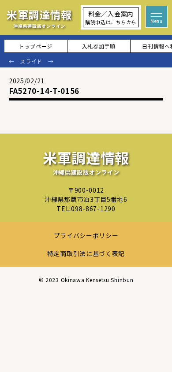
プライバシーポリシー (86, 235)
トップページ (35, 46)
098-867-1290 (93, 208)
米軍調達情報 (39, 18)
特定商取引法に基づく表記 (86, 253)
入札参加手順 (99, 46)
